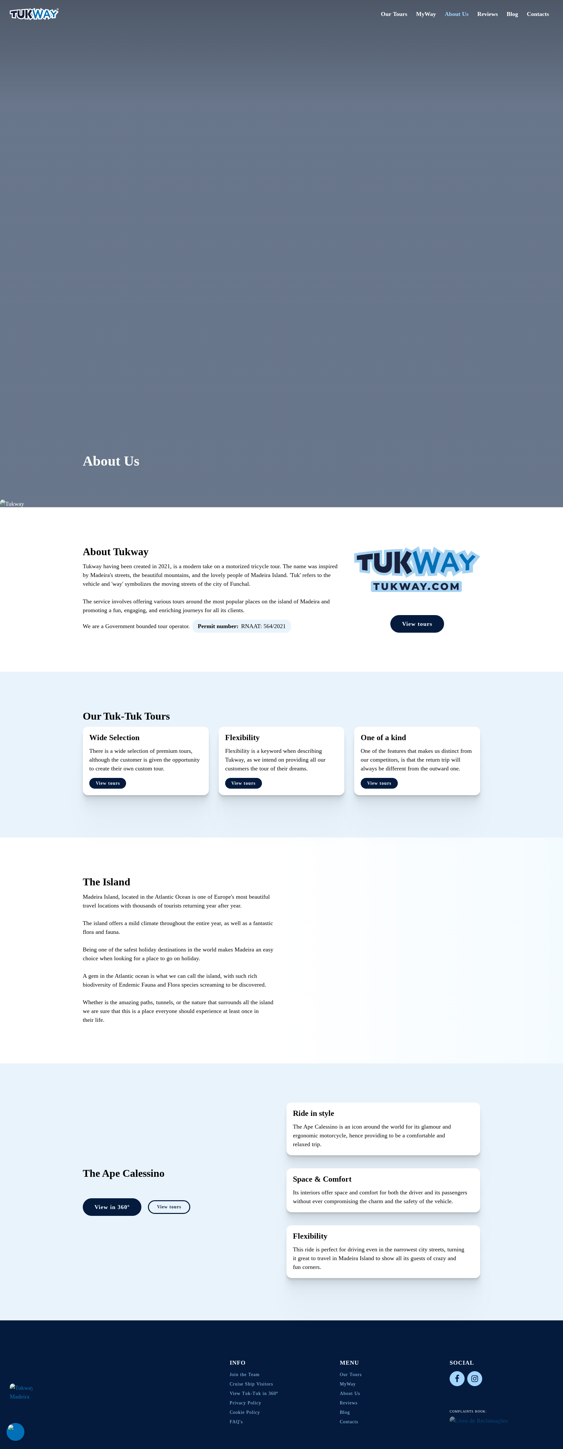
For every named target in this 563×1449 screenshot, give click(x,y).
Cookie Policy (245, 1412)
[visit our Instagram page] (474, 1378)
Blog (512, 14)
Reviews (487, 14)
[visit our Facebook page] (457, 1378)
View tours (417, 624)
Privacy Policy (245, 1402)
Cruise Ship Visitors (251, 1384)
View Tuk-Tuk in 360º (254, 1393)
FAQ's (236, 1421)
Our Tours (394, 14)
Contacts (538, 14)
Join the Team (245, 1374)
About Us (457, 14)
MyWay (426, 14)
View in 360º (112, 1207)
